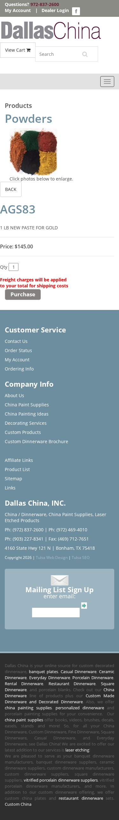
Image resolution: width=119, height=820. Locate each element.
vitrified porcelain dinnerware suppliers (61, 780)
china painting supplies (28, 708)
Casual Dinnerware (78, 671)
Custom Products (23, 432)
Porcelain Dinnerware (92, 677)
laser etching (77, 750)
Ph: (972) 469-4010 (68, 530)
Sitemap (13, 479)
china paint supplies (24, 720)
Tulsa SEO (80, 557)
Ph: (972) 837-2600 (24, 530)
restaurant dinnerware (81, 798)
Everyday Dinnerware (49, 677)
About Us (14, 395)
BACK (11, 189)
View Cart (15, 50)
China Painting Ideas (27, 414)
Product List (17, 469)
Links (10, 488)
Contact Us (16, 341)
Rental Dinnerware (24, 683)
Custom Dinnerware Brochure (36, 441)
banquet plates (43, 671)
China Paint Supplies (27, 405)
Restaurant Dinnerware (72, 683)
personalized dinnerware (80, 708)
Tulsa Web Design (52, 557)
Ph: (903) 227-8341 (24, 539)
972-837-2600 (44, 4)
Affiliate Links (19, 460)
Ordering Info (19, 369)
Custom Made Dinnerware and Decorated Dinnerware (59, 699)
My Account (18, 10)
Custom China (18, 804)
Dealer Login (55, 10)
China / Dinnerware (25, 514)
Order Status (18, 350)
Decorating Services (26, 423)
